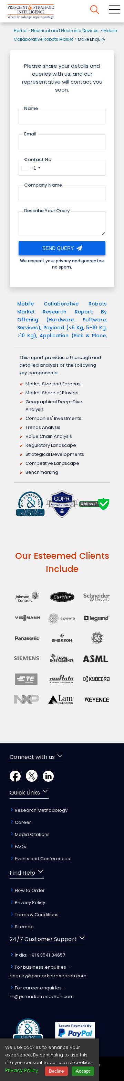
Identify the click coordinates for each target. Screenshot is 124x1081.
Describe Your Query (47, 210)
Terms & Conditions (36, 914)
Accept (83, 1071)
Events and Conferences (42, 858)
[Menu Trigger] (114, 10)
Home (20, 31)
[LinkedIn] (48, 780)
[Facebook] (15, 780)
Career (22, 822)
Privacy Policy (29, 902)
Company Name (43, 185)
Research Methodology (41, 810)
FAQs (20, 846)
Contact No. (38, 159)
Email (30, 134)
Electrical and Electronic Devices (65, 31)
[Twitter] (32, 780)
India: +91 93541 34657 (39, 955)
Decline (56, 1071)
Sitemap (24, 926)
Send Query (58, 248)
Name (31, 108)
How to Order (29, 890)
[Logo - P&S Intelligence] (39, 12)
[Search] (95, 10)
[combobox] (30, 168)
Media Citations (32, 834)
